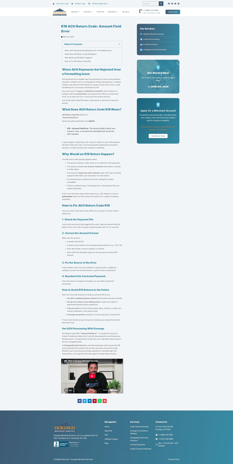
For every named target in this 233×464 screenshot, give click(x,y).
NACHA (92, 121)
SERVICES (74, 12)
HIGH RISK (87, 12)
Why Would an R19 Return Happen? (78, 58)
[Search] (161, 3)
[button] (119, 44)
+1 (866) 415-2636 (150, 10)
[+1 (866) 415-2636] (141, 11)
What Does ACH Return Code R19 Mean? (81, 54)
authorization (67, 196)
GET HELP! (125, 12)
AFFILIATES (100, 12)
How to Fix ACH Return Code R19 (78, 61)
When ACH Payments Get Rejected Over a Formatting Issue (88, 50)
